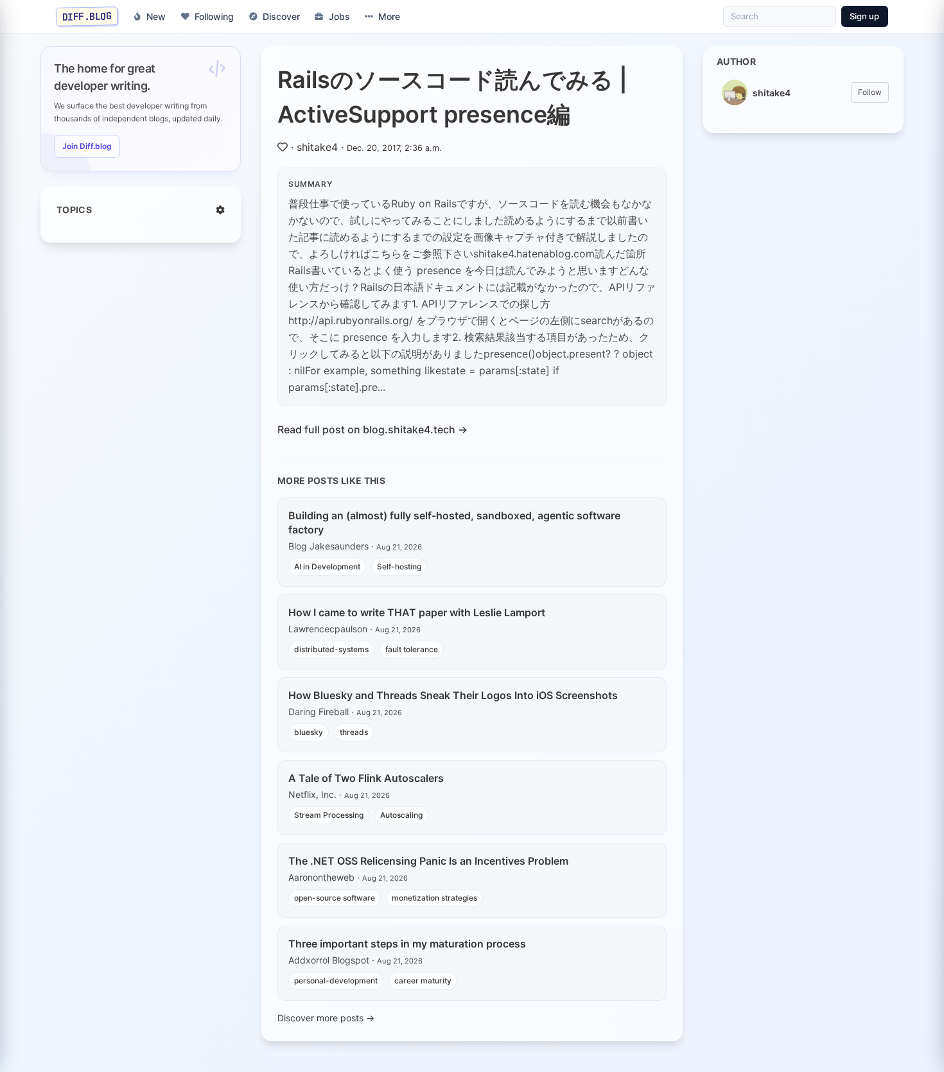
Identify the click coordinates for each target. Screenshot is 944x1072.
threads (354, 732)
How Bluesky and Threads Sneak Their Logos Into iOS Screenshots (453, 695)
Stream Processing (328, 815)
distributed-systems (331, 649)
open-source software (334, 898)
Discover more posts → (325, 1017)
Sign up (864, 16)
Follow (870, 92)
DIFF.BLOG (87, 16)
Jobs (339, 16)
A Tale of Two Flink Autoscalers (366, 778)
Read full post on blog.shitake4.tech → (372, 429)
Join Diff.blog (87, 146)
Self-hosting (399, 566)
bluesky (308, 732)
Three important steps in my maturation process (407, 943)
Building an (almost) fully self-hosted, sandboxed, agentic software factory (454, 522)
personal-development (336, 980)
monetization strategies (434, 898)
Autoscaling (401, 815)
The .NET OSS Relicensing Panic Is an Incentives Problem (428, 860)
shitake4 (317, 147)
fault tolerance (411, 649)
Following (214, 16)
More (389, 16)
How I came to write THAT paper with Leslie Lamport (416, 612)
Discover (281, 16)
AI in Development (327, 566)
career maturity (422, 980)
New (156, 16)
